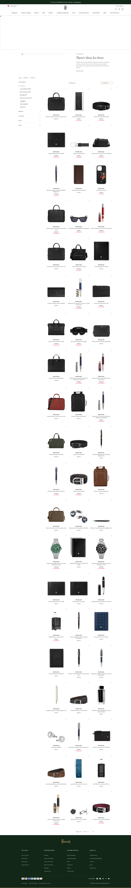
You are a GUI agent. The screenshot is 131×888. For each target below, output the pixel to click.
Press (91, 865)
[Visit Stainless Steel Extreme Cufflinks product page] (78, 791)
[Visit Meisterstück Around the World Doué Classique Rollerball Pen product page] (101, 388)
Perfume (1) (23, 107)
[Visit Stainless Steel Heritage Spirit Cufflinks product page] (78, 500)
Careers (92, 861)
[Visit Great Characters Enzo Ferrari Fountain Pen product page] (101, 200)
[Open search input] (116, 9)
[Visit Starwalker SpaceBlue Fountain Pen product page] (56, 463)
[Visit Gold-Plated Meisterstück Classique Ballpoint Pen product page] (101, 426)
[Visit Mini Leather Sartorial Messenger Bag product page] (101, 313)
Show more (25, 38)
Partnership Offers (71, 858)
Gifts (104, 13)
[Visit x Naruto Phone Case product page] (101, 162)
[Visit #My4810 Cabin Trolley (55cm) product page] (56, 609)
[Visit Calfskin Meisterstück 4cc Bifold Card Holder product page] (78, 535)
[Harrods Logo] (65, 841)
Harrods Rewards (71, 855)
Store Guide (24, 858)
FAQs (68, 861)
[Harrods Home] (65, 7)
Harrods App (47, 871)
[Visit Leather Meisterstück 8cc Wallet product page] (56, 125)
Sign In (117, 6)
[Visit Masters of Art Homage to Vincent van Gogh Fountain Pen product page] (78, 275)
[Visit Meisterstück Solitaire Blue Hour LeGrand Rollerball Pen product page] (101, 645)
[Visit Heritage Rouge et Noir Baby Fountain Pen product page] (101, 573)
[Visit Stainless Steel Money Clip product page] (78, 88)
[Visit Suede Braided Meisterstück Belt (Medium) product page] (56, 756)
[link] (43, 62)
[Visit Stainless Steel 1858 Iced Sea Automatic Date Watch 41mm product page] (56, 535)
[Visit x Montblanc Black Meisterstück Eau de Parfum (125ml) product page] (101, 682)
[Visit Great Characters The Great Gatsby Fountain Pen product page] (56, 791)
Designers (15, 13)
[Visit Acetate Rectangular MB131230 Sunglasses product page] (78, 200)
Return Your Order (48, 865)
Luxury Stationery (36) (25, 89)
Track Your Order (48, 861)
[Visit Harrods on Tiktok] (103, 878)
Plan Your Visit (25, 855)
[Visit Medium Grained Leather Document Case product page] (56, 500)
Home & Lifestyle (84, 13)
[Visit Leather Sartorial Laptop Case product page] (101, 275)
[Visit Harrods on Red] (106, 878)
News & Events (25, 865)
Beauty (51, 13)
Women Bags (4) (24, 104)
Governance (93, 868)
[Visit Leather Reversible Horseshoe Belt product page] (78, 682)
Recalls (69, 868)
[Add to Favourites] (66, 88)
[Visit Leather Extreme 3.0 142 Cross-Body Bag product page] (101, 125)
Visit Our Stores (114, 13)
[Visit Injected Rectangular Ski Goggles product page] (78, 313)
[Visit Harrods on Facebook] (97, 878)
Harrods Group (93, 855)
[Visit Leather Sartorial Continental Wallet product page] (56, 275)
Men (44, 13)
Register (121, 6)
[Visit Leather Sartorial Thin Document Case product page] (56, 238)
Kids (74, 13)
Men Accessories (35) (25, 92)
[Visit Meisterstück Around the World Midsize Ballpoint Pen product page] (56, 162)
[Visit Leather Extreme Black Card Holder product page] (101, 719)
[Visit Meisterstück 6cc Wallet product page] (78, 573)
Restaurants (25, 861)
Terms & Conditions (33, 883)
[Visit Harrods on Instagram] (100, 878)
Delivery (46, 855)
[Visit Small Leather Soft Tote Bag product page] (78, 238)
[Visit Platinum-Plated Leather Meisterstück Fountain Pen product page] (101, 350)
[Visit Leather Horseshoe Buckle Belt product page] (101, 88)
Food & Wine (96, 13)
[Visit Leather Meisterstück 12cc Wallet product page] (56, 573)
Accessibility (24, 883)
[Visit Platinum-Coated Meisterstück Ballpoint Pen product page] (101, 500)
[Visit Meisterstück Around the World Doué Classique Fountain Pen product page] (78, 350)
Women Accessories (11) (26, 98)
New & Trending (25, 13)
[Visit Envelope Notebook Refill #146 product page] (56, 645)
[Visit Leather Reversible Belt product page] (78, 426)
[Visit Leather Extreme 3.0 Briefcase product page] (56, 350)
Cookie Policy (70, 871)
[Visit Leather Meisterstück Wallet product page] (101, 238)
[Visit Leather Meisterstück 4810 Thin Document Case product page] (56, 200)
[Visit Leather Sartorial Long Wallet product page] (78, 162)
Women (36, 13)
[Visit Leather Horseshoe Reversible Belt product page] (101, 791)
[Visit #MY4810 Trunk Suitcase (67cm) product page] (101, 756)
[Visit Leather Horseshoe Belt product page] (78, 125)
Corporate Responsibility (96, 858)
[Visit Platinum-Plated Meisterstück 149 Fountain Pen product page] (78, 645)
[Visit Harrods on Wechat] (108, 878)
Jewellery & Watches (63, 13)
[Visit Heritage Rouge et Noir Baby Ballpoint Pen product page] (56, 682)
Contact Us (70, 865)
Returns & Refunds (48, 858)
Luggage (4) (23, 101)
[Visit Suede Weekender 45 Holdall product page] (56, 426)
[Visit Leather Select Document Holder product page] (56, 313)
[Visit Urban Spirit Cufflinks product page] (56, 719)
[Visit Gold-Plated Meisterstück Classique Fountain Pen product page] (78, 609)
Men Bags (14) (23, 95)
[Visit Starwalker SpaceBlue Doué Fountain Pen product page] (78, 719)
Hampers (46, 868)
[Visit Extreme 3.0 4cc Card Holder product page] (101, 609)
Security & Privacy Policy (45, 883)
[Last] (93, 831)
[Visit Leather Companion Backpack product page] (78, 388)
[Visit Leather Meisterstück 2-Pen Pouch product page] (78, 756)
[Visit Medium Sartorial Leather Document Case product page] (56, 88)
